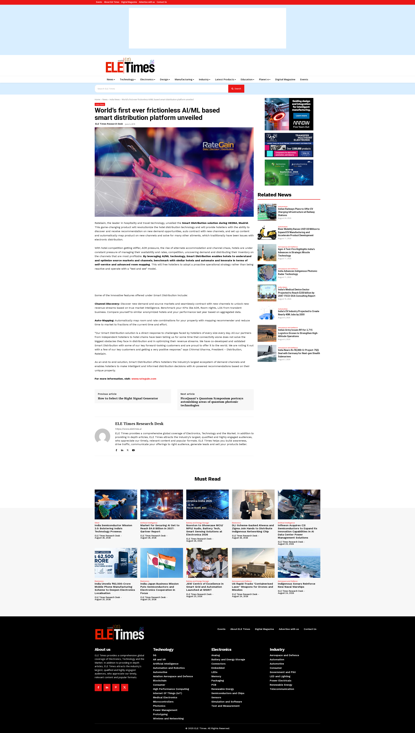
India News (115, 99)
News (104, 99)
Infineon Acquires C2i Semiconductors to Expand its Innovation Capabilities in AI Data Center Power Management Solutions (297, 531)
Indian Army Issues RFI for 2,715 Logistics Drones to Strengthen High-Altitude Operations (298, 333)
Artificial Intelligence (148, 523)
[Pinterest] (115, 687)
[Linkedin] (122, 449)
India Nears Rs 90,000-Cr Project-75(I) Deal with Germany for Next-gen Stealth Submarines (299, 353)
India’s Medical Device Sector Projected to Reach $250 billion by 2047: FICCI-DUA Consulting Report (296, 292)
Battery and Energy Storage (197, 523)
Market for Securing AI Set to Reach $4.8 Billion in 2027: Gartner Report (159, 528)
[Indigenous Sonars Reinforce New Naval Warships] (299, 563)
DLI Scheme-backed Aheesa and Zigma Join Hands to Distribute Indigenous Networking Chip (253, 528)
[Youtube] (133, 449)
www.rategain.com (143, 378)
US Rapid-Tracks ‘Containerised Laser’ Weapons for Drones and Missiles (252, 586)
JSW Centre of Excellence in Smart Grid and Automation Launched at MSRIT (205, 586)
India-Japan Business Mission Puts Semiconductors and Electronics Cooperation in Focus (159, 588)
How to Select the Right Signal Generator (128, 398)
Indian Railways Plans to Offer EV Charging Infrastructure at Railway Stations (296, 212)
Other (97, 523)
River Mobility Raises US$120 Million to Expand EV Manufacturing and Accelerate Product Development (299, 232)
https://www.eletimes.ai (128, 429)
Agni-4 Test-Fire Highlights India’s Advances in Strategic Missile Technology (296, 252)
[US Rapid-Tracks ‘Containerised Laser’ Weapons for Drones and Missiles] (253, 563)
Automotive (282, 206)
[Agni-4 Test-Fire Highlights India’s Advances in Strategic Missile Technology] (267, 252)
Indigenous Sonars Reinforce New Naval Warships (296, 585)
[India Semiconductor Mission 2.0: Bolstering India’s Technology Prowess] (116, 504)
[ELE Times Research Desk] (102, 436)
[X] (127, 449)
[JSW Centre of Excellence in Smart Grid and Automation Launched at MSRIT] (207, 563)
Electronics (236, 523)
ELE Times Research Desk (109, 124)
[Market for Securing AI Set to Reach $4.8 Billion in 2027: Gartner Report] (161, 504)
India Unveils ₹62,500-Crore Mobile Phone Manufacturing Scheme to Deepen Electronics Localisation (115, 588)
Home (97, 99)
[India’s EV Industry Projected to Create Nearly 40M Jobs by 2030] (267, 313)
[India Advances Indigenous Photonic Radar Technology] (267, 272)
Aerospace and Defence (288, 247)
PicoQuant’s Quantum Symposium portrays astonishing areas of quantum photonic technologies (212, 402)
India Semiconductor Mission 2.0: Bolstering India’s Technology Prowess (113, 528)
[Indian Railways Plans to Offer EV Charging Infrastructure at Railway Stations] (267, 212)
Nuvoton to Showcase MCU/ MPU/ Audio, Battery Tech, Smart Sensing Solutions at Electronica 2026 (204, 530)
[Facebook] (116, 449)
